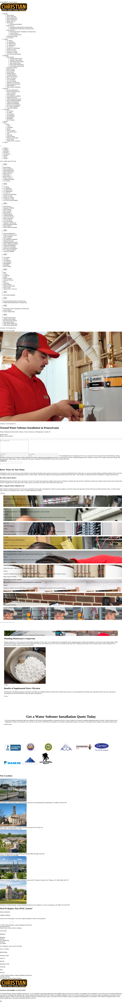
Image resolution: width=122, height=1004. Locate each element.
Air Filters (9, 112)
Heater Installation (11, 16)
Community (10, 127)
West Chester (3, 827)
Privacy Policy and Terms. (62, 459)
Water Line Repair (11, 78)
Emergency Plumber (12, 67)
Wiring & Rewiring (12, 97)
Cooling (5, 39)
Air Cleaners (10, 111)
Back (5, 164)
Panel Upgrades (11, 94)
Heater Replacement (12, 18)
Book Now (3, 331)
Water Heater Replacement (17, 66)
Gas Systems (10, 37)
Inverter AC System (12, 51)
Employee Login (4, 955)
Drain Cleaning (11, 70)
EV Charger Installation (13, 106)
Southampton (3, 802)
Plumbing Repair (11, 73)
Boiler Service (10, 25)
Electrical (5, 88)
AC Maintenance (11, 45)
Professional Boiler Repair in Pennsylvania (21, 27)
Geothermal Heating (12, 36)
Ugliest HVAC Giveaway (13, 141)
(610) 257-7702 (17, 829)
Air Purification (11, 115)
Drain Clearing (10, 69)
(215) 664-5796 (62, 802)
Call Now (2, 493)
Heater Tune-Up (11, 21)
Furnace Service (11, 30)
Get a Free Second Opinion (14, 54)
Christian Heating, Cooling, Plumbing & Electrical (20, 802)
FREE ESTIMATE (5, 912)
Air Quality (6, 109)
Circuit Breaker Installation (14, 96)
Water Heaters (10, 57)
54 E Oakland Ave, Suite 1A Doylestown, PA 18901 (47, 905)
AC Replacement (11, 43)
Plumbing (5, 55)
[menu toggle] (0, 145)
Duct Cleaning (10, 120)
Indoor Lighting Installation (14, 100)
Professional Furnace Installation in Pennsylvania (23, 31)
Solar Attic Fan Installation (14, 105)
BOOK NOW (3, 434)
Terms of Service (12, 928)
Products (2, 972)
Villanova (2, 880)
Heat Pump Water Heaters (17, 61)
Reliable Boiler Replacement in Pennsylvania (22, 28)
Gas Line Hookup (11, 81)
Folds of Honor (11, 136)
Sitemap (19, 928)
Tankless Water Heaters (16, 60)
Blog (8, 124)
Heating (5, 13)
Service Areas (10, 139)
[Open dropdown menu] (8, 148)
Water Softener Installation (13, 87)
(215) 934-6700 (65, 905)
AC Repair (9, 40)
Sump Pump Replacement (13, 84)
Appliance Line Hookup (13, 82)
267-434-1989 (44, 722)
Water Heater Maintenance (17, 64)
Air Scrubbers (10, 114)
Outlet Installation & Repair (14, 99)
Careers (9, 126)
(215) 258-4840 (14, 855)
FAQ (8, 133)
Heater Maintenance (12, 19)
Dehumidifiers (10, 117)
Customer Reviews (12, 132)
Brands (8, 129)
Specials (5, 121)
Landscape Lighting (12, 108)
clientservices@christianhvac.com (83, 996)
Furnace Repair (14, 33)
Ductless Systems (11, 49)
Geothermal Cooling (12, 52)
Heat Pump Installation (16, 24)
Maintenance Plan (4, 964)
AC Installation (11, 42)
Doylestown (3, 905)
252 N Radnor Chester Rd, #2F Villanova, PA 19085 (46, 880)
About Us (2, 958)
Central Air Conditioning (13, 48)
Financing (9, 135)
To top (6, 685)
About (5, 123)
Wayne (2, 854)
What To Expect (11, 130)
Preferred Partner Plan (12, 138)
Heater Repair (10, 15)
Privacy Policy (4, 928)
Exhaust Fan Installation (13, 103)
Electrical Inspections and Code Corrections (13, 92)
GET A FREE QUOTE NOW (8, 161)
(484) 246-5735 (64, 880)
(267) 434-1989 (10, 331)
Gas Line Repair (11, 79)
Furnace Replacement (15, 34)
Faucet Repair (10, 72)
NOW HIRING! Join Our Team (8, 2)
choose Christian (70, 720)
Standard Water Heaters (16, 58)
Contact (5, 142)
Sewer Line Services (12, 76)
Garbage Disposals (12, 75)
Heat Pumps (10, 22)
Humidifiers (10, 118)
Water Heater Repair (15, 63)
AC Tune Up (10, 46)
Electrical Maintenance (13, 90)
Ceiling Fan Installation (13, 102)
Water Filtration (11, 85)
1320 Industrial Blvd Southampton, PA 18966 (46, 802)
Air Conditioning (4, 940)
